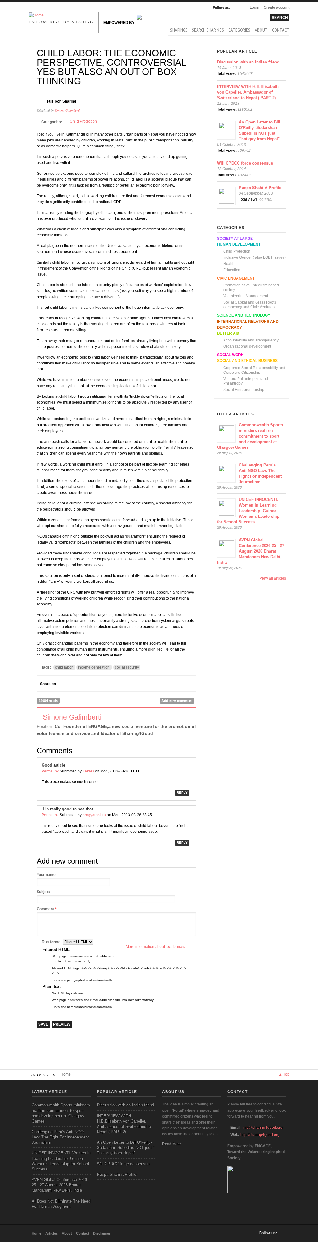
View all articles (273, 578)
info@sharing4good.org (263, 1127)
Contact (280, 30)
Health (228, 264)
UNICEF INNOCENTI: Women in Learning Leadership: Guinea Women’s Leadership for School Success (248, 510)
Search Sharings (208, 30)
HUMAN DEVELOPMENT (239, 244)
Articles (51, 1233)
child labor (64, 667)
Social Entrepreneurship (243, 389)
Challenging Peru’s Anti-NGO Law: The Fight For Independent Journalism (60, 1137)
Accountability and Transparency (251, 340)
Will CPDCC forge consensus (245, 163)
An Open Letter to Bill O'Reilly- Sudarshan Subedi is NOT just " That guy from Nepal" (125, 1147)
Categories (239, 30)
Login (254, 7)
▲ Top (284, 1074)
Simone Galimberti (67, 110)
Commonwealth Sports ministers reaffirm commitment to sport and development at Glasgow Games (250, 436)
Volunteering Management (245, 296)
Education (231, 270)
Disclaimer (101, 1233)
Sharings (179, 30)
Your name (46, 875)
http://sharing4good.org (259, 1135)
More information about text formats (155, 946)
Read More (171, 1144)
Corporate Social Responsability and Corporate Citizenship (254, 370)
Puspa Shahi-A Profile (260, 187)
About (261, 30)
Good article (53, 765)
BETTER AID (228, 333)
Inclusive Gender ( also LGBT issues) (254, 257)
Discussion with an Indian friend (248, 62)
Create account (276, 7)
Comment (47, 909)
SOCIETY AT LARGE (235, 238)
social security (127, 667)
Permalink (50, 771)
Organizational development (247, 346)
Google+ (73, 683)
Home (66, 1074)
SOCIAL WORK (230, 355)
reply (182, 792)
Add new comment (177, 700)
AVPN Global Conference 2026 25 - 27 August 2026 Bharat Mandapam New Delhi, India (250, 551)
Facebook (237, 8)
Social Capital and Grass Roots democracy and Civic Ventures (249, 304)
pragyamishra (94, 815)
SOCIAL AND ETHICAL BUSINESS (247, 361)
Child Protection (83, 121)
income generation (94, 667)
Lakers (88, 771)
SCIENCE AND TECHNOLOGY (243, 315)
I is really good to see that (67, 809)
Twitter (84, 683)
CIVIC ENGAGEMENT (236, 278)
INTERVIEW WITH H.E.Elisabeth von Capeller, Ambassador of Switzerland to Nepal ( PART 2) (248, 92)
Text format (52, 942)
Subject (43, 892)
